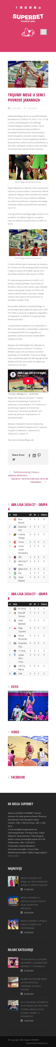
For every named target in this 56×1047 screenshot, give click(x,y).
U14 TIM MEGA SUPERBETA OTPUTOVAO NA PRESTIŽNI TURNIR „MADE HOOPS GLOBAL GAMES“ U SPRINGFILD (34, 1009)
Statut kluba (13, 855)
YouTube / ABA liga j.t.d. (17, 394)
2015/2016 (32, 108)
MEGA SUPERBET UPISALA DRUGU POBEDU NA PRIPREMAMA (34, 924)
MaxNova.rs (42, 1043)
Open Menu (43, 32)
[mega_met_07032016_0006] (28, 74)
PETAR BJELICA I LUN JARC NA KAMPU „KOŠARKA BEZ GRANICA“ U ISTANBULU (34, 963)
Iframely (35, 394)
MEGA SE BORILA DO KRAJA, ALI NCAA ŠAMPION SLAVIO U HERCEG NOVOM (34, 882)
